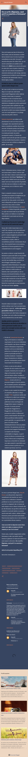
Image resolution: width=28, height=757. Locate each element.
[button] (2, 19)
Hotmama (19, 570)
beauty (4, 566)
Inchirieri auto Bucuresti (13, 631)
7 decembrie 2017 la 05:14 (18, 603)
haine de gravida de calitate (8, 570)
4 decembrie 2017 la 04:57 (12, 586)
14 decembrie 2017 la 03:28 (13, 632)
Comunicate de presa (16, 337)
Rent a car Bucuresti (12, 584)
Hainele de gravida (7, 119)
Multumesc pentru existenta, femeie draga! (11, 739)
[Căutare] (26, 2)
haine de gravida (16, 568)
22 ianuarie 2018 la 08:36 (16, 618)
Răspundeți (10, 600)
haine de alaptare (6, 568)
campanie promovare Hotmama (14, 566)
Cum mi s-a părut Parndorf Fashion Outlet (11, 688)
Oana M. (13, 590)
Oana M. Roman (8, 2)
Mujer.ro (7, 380)
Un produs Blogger (15, 755)
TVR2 (10, 395)
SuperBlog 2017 (13, 572)
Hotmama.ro (5, 572)
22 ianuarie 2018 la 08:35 (16, 592)
